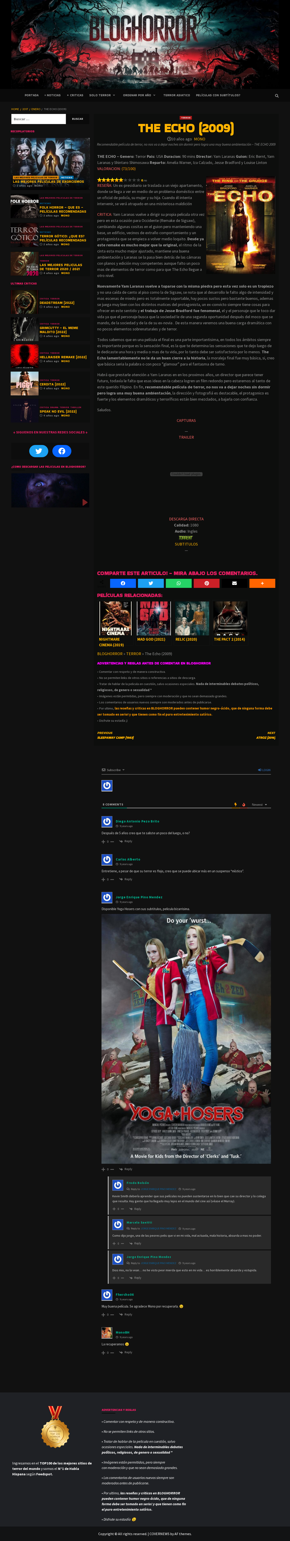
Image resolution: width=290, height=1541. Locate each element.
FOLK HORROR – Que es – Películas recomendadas (63, 209)
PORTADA (32, 95)
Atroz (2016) (265, 735)
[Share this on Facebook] (123, 583)
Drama (54, 407)
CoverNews (159, 1533)
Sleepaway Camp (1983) (115, 735)
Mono (199, 139)
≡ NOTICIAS (52, 95)
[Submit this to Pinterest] (207, 583)
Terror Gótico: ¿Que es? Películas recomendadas (63, 238)
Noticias (66, 177)
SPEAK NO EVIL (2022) (58, 411)
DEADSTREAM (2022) (57, 302)
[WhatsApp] (179, 583)
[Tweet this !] (151, 583)
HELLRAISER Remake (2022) (63, 357)
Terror (186, 117)
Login (266, 770)
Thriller (75, 407)
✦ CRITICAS (75, 95)
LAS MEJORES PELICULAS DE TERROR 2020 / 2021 (61, 266)
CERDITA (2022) (52, 384)
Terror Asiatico (176, 95)
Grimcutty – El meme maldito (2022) (59, 329)
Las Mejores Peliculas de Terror (35, 177)
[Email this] (234, 583)
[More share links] (262, 583)
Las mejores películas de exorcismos (48, 181)
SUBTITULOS (186, 544)
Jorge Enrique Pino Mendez (158, 1189)
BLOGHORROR (110, 653)
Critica (44, 299)
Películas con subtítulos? (218, 95)
